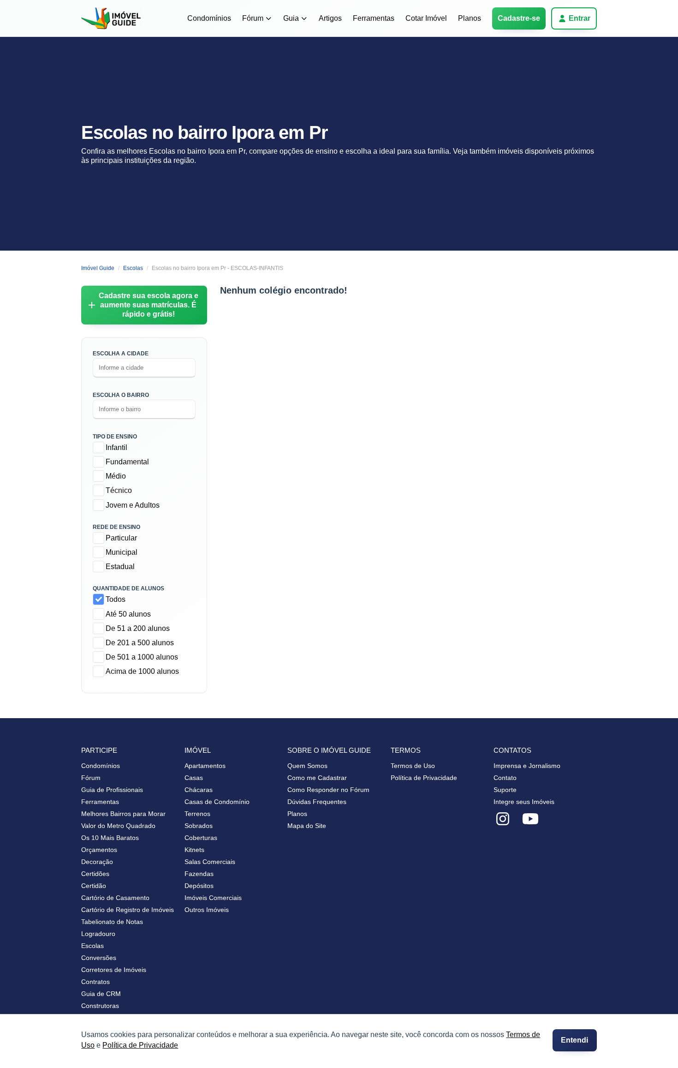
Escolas (92, 945)
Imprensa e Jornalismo (527, 765)
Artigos (330, 18)
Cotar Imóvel (426, 18)
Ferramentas (373, 18)
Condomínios (209, 18)
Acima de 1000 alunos (142, 671)
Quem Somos (307, 765)
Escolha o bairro (121, 395)
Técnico (119, 490)
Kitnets (194, 849)
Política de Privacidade (140, 1045)
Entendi (574, 1040)
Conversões (98, 957)
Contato (505, 777)
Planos (469, 18)
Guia (291, 18)
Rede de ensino (116, 527)
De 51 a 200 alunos (138, 628)
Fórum (252, 18)
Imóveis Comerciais (213, 897)
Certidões (95, 873)
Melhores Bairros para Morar (123, 813)
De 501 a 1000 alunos (142, 657)
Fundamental (127, 462)
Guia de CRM (101, 993)
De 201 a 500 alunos (140, 643)
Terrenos (197, 813)
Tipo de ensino (115, 436)
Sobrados (198, 825)
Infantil (116, 447)
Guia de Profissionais (112, 789)
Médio (116, 476)
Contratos (95, 981)
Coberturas (200, 837)
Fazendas (199, 873)
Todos (115, 599)
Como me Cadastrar (317, 777)
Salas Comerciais (209, 861)
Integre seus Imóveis (524, 801)
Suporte (505, 789)
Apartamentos (205, 765)
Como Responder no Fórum (328, 789)
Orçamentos (99, 849)
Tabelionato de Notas (112, 921)
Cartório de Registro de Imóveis (127, 909)
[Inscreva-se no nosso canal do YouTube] (530, 819)
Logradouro (98, 933)
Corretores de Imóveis (113, 969)
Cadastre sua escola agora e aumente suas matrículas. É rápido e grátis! (148, 305)
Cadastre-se (519, 18)
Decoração (97, 861)
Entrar (579, 18)
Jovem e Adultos (133, 505)
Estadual (120, 566)
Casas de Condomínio (217, 801)
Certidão (93, 885)
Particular (121, 538)
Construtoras (100, 1005)
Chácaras (198, 789)
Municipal (121, 552)
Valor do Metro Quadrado (118, 825)
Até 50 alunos (128, 614)
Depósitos (199, 885)
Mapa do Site (306, 825)
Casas (193, 777)
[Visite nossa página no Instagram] (503, 819)
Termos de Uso (413, 765)
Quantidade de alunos (128, 588)
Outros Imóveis (206, 909)
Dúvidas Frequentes (316, 801)
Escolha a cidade (121, 353)
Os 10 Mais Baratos (110, 837)
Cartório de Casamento (115, 897)
